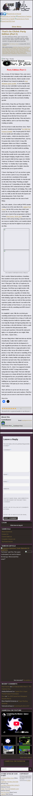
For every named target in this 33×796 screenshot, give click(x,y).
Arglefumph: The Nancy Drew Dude (9, 781)
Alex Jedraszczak (28, 780)
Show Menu (16, 27)
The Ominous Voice (13, 44)
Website (6, 488)
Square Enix (23, 52)
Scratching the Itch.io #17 (21, 706)
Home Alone (16, 49)
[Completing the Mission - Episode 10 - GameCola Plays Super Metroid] (8, 741)
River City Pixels (5, 792)
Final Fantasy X (22, 48)
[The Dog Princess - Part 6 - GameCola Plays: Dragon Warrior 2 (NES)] (24, 750)
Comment (7, 450)
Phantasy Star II (12, 52)
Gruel (3, 696)
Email (5, 481)
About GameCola (7, 531)
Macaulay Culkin (6, 51)
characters (15, 47)
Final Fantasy (27, 47)
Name (5, 474)
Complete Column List (8, 539)
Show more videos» (26, 757)
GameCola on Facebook (15, 761)
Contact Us (5, 534)
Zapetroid (3, 794)
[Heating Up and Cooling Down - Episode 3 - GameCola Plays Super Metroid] (24, 741)
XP (26, 53)
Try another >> (27, 680)
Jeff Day (21, 49)
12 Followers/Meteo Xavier (7, 778)
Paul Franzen (6, 686)
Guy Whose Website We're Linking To (10, 785)
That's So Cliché (21, 53)
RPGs (18, 52)
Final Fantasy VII (6, 48)
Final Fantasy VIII (14, 48)
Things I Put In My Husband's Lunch (10, 788)
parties (7, 52)
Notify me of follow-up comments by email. (16, 508)
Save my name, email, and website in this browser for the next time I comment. (15, 500)
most (26, 81)
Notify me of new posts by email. (15, 514)
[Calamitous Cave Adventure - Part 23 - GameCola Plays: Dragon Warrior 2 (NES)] (8, 750)
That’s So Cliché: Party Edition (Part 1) (14, 32)
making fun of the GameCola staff (18, 51)
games (9, 83)
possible (14, 83)
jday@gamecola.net (27, 420)
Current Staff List (7, 536)
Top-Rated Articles (7, 541)
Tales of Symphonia (12, 53)
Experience (20, 47)
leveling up (25, 49)
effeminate (5, 83)
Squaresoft (4, 53)
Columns (4, 45)
